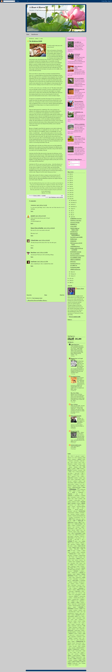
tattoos (72, 639)
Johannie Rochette (82, 555)
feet (83, 522)
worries (78, 661)
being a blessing (82, 465)
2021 (70, 180)
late (84, 559)
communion (70, 493)
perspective (69, 589)
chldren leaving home (76, 487)
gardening (82, 531)
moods (70, 577)
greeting (76, 541)
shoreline (83, 620)
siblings (70, 622)
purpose (73, 600)
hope (69, 550)
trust (70, 647)
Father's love (70, 522)
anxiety (84, 459)
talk (83, 638)
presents (70, 597)
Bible (80, 466)
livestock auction (81, 564)
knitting (78, 558)
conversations (73, 497)
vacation (69, 649)
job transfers (75, 555)
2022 (70, 178)
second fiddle (79, 617)
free (83, 528)
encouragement (82, 511)
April (72, 216)
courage (78, 497)
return (84, 610)
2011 (70, 278)
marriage (83, 568)
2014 (70, 194)
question (72, 602)
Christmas (72, 489)
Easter (74, 507)
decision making (77, 500)
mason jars (70, 570)
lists (76, 564)
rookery (69, 614)
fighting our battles (78, 523)
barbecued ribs (70, 463)
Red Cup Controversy (76, 605)
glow (73, 534)
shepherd (75, 620)
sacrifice (73, 614)
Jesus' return (70, 555)
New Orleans (75, 581)
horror (74, 550)
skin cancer (78, 624)
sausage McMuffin (71, 616)
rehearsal (74, 606)
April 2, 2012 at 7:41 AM (41, 205)
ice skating (73, 552)
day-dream (80, 498)
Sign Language (77, 136)
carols (75, 482)
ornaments (82, 583)
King (84, 556)
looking (78, 566)
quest (68, 602)
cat (80, 484)
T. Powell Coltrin (34, 240)
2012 (70, 198)
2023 (70, 176)
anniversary (74, 459)
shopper (79, 620)
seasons (73, 617)
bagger (80, 462)
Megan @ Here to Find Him (37, 228)
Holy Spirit (76, 548)
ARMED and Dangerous (75, 269)
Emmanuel (69, 509)
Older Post (62, 295)
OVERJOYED (73, 241)
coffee (83, 490)
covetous (82, 497)
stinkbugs (79, 633)
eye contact (71, 517)
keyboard (80, 556)
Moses (74, 577)
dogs (79, 504)
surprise (70, 638)
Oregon (77, 583)
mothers (83, 577)
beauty (74, 465)
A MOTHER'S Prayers (75, 246)
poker (84, 592)
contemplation (77, 495)
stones (84, 633)
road (81, 611)
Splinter (82, 630)
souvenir (69, 628)
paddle (69, 585)
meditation (82, 570)
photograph (77, 591)
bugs (78, 476)
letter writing (73, 563)
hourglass (78, 550)
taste (68, 639)
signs (79, 622)
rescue (81, 608)
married (82, 569)
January (72, 276)
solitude (79, 627)
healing (75, 545)
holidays (70, 548)
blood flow (75, 470)
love (72, 568)
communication (80, 492)
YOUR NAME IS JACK (76, 445)
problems (69, 599)
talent (80, 638)
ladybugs (69, 559)
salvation (78, 614)
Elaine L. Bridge (80, 288)
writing (70, 664)
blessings (70, 470)
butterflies (76, 477)
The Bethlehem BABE (75, 267)
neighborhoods (82, 580)
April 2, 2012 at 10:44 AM (44, 240)
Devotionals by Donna (75, 376)
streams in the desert (80, 634)
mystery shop (81, 578)
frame (76, 528)
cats (83, 484)
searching (69, 617)
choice (83, 487)
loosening (82, 566)
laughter (70, 561)
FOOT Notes (73, 261)
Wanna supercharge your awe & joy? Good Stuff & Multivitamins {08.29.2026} (77, 347)
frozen (81, 529)
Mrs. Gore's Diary (75, 393)
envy (68, 514)
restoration (75, 610)
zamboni (76, 664)
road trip (76, 613)
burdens (82, 476)
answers (79, 459)
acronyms (69, 457)
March (72, 272)
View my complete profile (74, 316)
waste (72, 653)
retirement (80, 610)
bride (82, 473)
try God (73, 647)
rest (84, 608)
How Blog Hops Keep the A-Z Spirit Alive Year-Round (80, 363)
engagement (82, 512)
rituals (78, 611)
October (72, 204)
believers (70, 466)
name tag (69, 580)
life (77, 563)
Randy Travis (74, 603)
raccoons (82, 602)
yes (73, 664)
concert (77, 493)
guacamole (77, 542)
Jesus (83, 553)
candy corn (69, 480)
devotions (74, 503)
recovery (70, 605)
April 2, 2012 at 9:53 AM (40, 216)
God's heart (77, 536)
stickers (75, 633)
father (74, 520)
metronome (69, 574)
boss (74, 471)
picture (83, 591)
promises (82, 599)
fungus (75, 531)
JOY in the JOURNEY (79, 78)
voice (71, 652)
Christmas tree (82, 489)
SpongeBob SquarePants (72, 631)
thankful (73, 641)
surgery (84, 636)
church (70, 490)
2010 (70, 280)
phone (78, 589)
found (82, 526)
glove (70, 534)
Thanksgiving (79, 641)
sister (83, 622)
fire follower (79, 525)
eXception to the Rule (75, 222)
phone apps (83, 589)
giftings (69, 533)
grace (83, 539)
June (72, 212)
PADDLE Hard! (73, 239)
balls (83, 462)
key (76, 556)
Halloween (82, 542)
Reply (32, 211)
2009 (70, 282)
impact (78, 552)
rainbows (69, 603)
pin (76, 592)
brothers (82, 474)
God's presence (71, 537)
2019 (70, 184)
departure (69, 501)
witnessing (79, 658)
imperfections (83, 552)
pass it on (69, 586)
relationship (80, 607)
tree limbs (75, 646)
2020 (70, 182)
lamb (73, 559)
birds (78, 468)
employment (70, 510)
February (73, 274)
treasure (70, 646)
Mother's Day (78, 577)
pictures (69, 592)
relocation (76, 608)
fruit (84, 529)
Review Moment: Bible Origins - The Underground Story (80, 379)
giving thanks (78, 533)
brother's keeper (76, 474)
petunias (74, 589)
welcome (73, 656)
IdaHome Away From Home (76, 394)
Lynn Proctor (34, 261)
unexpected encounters (80, 647)
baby (50, 197)
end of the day (71, 512)
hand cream (73, 544)
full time (70, 531)
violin (73, 650)
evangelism (72, 514)
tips (76, 644)
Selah (72, 619)
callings (72, 479)
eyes (82, 517)
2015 (70, 192)
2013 (70, 196)
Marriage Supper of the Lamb (74, 569)
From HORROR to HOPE (75, 257)
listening (71, 564)
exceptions (82, 514)
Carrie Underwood (81, 482)
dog (75, 504)
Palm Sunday (73, 585)
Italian (79, 553)
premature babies (82, 596)
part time (79, 585)
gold (83, 537)
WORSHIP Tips (73, 224)
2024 (70, 174)
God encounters (81, 534)
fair (84, 517)
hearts (70, 547)
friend (77, 529)
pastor (77, 586)
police (70, 594)
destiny (78, 501)
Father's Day (80, 520)
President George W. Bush (79, 597)
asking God (82, 460)
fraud (80, 528)
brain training (70, 473)
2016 (70, 190)
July (72, 210)
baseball (75, 463)
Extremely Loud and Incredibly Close (79, 515)
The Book (69, 642)
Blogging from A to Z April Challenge (77, 359)
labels (83, 558)
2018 (70, 186)
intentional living (72, 553)
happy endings (70, 545)
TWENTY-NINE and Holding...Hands (74, 229)
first (83, 525)
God (76, 534)
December (73, 200)
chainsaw (74, 485)
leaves (74, 561)
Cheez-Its (69, 487)
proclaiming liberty (75, 599)
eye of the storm (77, 517)
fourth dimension (71, 528)
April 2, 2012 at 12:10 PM (42, 252)
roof (83, 613)
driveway (73, 506)
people (70, 588)
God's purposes (78, 537)
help (78, 547)
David (76, 498)
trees (79, 646)
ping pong (80, 592)
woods (80, 660)
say (79, 616)
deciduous (70, 500)
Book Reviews (34, 34)
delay (83, 500)
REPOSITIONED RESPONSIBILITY (75, 234)
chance (78, 485)
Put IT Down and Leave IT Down (77, 255)
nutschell (33, 216)
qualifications (82, 600)
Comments (72, 164)
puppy (69, 600)
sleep (83, 624)
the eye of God (78, 642)
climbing (78, 490)
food (73, 526)
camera (83, 479)
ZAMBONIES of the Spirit (76, 218)
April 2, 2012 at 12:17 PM (42, 261)
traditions (83, 644)
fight (72, 523)
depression (74, 501)
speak (77, 628)
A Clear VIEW (73, 226)
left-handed (78, 561)
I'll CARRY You (77, 42)
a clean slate (77, 456)
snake (84, 625)
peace (81, 586)
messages (82, 572)
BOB (84, 470)
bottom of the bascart (80, 471)
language (76, 559)
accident (82, 456)
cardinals (80, 480)
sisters (69, 624)
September (73, 206)
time (73, 644)
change (82, 485)
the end (73, 642)
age (72, 457)
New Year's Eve (81, 581)
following (69, 526)
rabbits (77, 602)
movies (70, 578)
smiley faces (79, 625)
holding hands (83, 547)
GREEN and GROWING (79, 124)
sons (83, 627)
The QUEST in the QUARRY (76, 237)
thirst (83, 642)
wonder (84, 658)
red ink (83, 605)
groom (73, 542)
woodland (70, 660)
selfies (76, 619)
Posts (71, 162)
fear (80, 522)
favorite (76, 522)
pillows (73, 592)
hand (68, 544)
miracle (76, 575)
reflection (69, 606)
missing (80, 575)
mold (84, 575)
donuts (83, 504)
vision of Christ (78, 650)
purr (77, 600)
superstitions (79, 636)
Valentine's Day (76, 649)
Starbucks (71, 633)
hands (82, 544)
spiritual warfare (77, 630)
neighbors (70, 581)
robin (80, 613)
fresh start (73, 529)
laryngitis (81, 559)
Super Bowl (74, 636)
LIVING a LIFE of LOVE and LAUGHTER (76, 249)
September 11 (81, 619)
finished (73, 525)
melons (69, 572)
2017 (70, 188)
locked (69, 566)
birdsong (82, 468)
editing (78, 507)
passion (73, 586)
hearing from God (81, 545)
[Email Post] (61, 195)
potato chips (71, 596)
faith (70, 519)
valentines (82, 649)
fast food (69, 520)
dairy (72, 498)
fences (69, 523)
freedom (69, 529)
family (83, 518)
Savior (76, 616)
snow (70, 627)
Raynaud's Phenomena (81, 603)
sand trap (82, 614)
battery (84, 463)
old (68, 583)
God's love (82, 536)
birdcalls (74, 468)
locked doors (73, 566)
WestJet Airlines (79, 656)
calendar (80, 477)
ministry (78, 574)
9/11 (72, 456)
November (73, 202)
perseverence (81, 588)
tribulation (83, 646)
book (70, 471)
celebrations (70, 485)
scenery (83, 616)
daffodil (69, 498)
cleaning (74, 490)
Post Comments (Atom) (37, 298)
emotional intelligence (79, 509)
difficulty (83, 503)
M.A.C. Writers (74, 404)
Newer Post (29, 295)
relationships (70, 608)
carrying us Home (71, 484)
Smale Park (74, 625)
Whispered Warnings (78, 101)
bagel (72, 462)
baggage (75, 462)
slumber (69, 625)
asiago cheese (76, 460)
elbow (83, 507)
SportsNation (79, 631)
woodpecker (75, 660)
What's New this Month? (76, 405)
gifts (73, 533)
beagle (70, 465)
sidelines (75, 622)
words (73, 661)
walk (78, 652)
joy (69, 556)
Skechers (73, 624)
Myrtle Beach (75, 578)
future (78, 531)
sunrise (69, 636)
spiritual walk (70, 630)
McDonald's (76, 570)
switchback (76, 638)
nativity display (59, 197)
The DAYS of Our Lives (75, 263)
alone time (80, 457)
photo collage (71, 591)
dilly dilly (71, 504)
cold (68, 492)
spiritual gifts (82, 628)
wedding (69, 655)
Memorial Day (74, 572)
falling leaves (78, 518)
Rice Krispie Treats (72, 611)
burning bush (70, 477)
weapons (82, 653)
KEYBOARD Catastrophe (77, 55)
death (84, 498)
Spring (84, 631)
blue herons (80, 470)
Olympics (72, 583)
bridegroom (69, 474)
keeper (73, 556)
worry (82, 661)
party (83, 585)
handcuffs (78, 544)
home (82, 548)
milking (74, 574)
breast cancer (77, 473)
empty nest (75, 510)
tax (74, 639)
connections (70, 495)
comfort (73, 492)
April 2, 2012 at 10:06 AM (49, 228)
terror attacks (82, 639)
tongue (79, 644)
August (72, 208)
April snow (71, 460)
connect (82, 493)
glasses (84, 533)
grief (79, 541)
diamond (78, 503)
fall (74, 518)
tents (77, 639)
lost (68, 568)
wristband (83, 663)
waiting (74, 652)
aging (76, 457)
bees (77, 465)
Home (27, 34)
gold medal (70, 539)
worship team (75, 663)
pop (73, 594)
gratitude (70, 541)
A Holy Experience (75, 344)
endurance (77, 512)
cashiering (77, 484)
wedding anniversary (76, 655)
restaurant (70, 610)
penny (84, 586)
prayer (76, 596)
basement (79, 463)
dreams (69, 506)
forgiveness (78, 526)
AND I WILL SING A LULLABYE (75, 447)
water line (76, 653)
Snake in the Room (78, 147)
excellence (77, 514)
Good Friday (77, 539)
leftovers (82, 561)
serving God (70, 620)
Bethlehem (53, 197)
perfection (75, 588)
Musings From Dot (75, 431)
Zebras (78, 432)
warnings (82, 652)
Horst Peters (33, 252)
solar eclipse (75, 627)
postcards (83, 594)
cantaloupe (75, 480)
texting (69, 641)
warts (68, 653)
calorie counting (77, 479)
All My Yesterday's (79, 417)
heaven (74, 547)
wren (80, 663)
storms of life (71, 634)
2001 (68, 456)
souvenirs (73, 628)
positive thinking (78, 594)
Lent (68, 563)
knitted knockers (72, 558)
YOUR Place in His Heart (75, 220)
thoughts (69, 644)
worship (69, 663)
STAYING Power (74, 231)
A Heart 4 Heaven (37, 7)
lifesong (81, 563)
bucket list (74, 476)
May (72, 214)
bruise (69, 476)
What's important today (76, 416)
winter (74, 658)
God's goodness (70, 536)
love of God (78, 567)
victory (69, 650)
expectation (69, 515)
